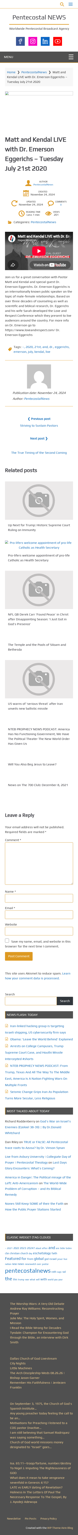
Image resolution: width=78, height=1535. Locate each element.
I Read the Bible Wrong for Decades (35, 1328)
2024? (31, 1248)
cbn (7, 1253)
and (45, 347)
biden (69, 1248)
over (39, 1264)
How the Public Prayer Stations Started (33, 1209)
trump (21, 1279)
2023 (23, 1248)
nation (8, 1264)
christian (15, 1253)
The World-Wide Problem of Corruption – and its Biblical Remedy (36, 1189)
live (48, 352)
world (50, 1279)
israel (53, 1258)
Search (10, 994)
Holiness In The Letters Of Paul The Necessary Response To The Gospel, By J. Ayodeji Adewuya (38, 1497)
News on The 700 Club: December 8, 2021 (38, 785)
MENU (8, 57)
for (23, 1258)
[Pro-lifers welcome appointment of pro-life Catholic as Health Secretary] (39, 545)
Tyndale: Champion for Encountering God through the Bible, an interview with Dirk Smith (39, 1337)
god (46, 1258)
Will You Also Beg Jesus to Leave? (32, 764)
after (45, 1248)
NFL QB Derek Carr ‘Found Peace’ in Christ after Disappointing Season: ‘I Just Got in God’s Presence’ (38, 619)
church (24, 1253)
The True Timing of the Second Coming (39, 453)
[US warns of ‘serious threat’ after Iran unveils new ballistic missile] (39, 679)
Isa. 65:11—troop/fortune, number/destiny (40, 1463)
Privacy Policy (48, 1518)
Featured (13, 1258)
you (56, 1279)
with (43, 1279)
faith (54, 1253)
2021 (10, 1248)
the (8, 1278)
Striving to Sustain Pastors (39, 425)
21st (37, 347)
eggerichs (62, 347)
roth (53, 1271)
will (38, 1279)
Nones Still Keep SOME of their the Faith (34, 1203)
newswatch (30, 1264)
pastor (45, 1264)
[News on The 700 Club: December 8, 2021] (39, 777)
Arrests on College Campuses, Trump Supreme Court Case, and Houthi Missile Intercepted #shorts (34, 1052)
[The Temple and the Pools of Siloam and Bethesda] (39, 637)
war (27, 1279)
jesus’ (60, 1259)
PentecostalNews (34, 72)
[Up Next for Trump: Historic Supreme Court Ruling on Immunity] (39, 500)
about (38, 1248)
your (60, 1279)
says (59, 1272)
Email (10, 908)
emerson (20, 352)
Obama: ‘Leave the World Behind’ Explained (41, 1039)
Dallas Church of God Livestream (33, 1358)
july (30, 352)
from (30, 1258)
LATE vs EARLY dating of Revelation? (36, 1487)
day (30, 1253)
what (32, 1279)
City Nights (18, 1363)
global (39, 1258)
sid (64, 1271)
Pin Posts (30, 1518)
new (14, 1263)
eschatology (42, 1253)
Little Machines (21, 1368)
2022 (16, 1248)
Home (11, 72)
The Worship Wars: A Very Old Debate (37, 1304)
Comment (13, 840)
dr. (51, 347)
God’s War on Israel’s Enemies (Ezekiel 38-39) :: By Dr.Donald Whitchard (38, 1127)
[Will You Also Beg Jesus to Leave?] (39, 756)
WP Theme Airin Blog (60, 1527)
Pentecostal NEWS (39, 17)
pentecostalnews (28, 1270)
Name (10, 891)
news (21, 1263)
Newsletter (14, 1518)
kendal (39, 352)
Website (11, 924)
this (15, 1279)
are (57, 1248)
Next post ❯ (39, 438)
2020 (29, 347)
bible (62, 1248)
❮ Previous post (39, 419)
